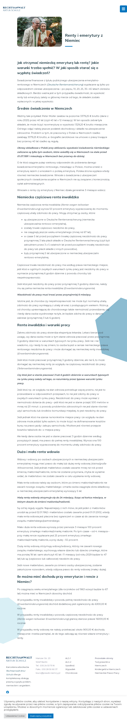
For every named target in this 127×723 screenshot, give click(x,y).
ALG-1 (68, 658)
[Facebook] (7, 692)
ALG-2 (68, 662)
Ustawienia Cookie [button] (15, 716)
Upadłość (70, 665)
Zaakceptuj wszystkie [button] (41, 716)
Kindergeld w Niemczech (107, 669)
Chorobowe (71, 673)
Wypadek (70, 669)
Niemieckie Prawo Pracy (107, 673)
